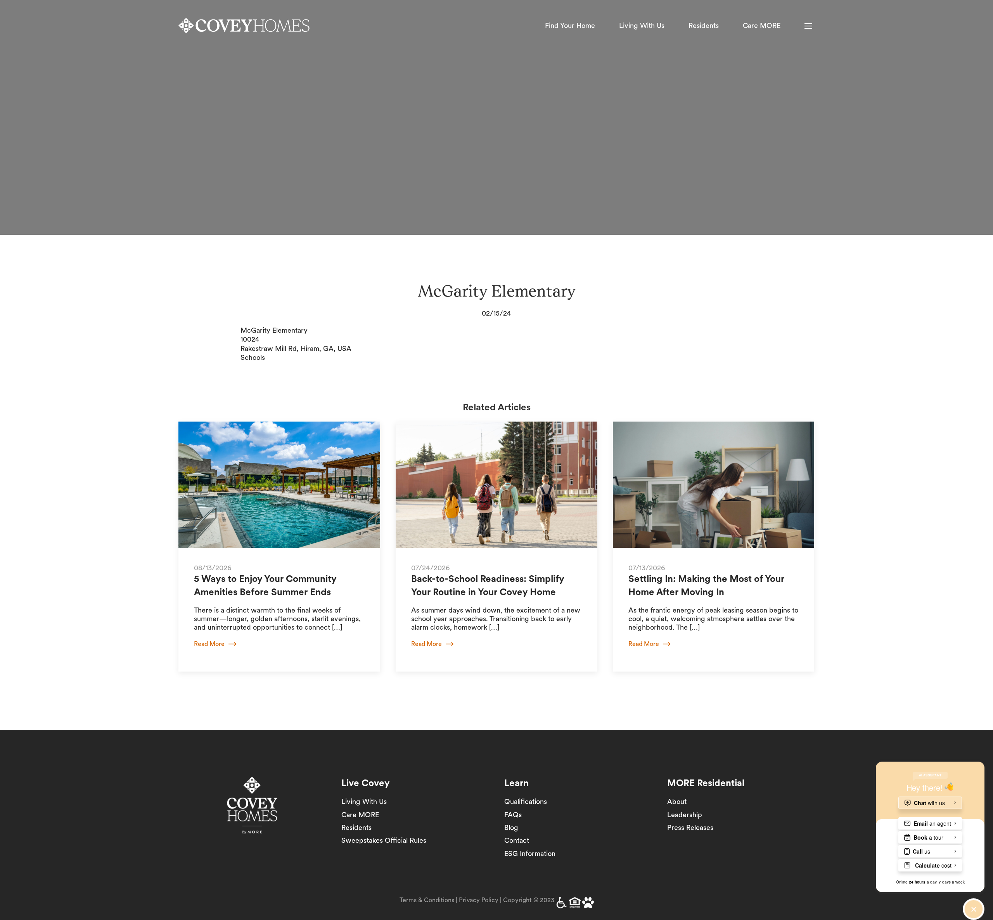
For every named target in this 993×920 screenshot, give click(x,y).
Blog (511, 827)
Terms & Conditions (427, 900)
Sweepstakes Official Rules (383, 840)
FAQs (513, 815)
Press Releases (690, 827)
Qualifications (525, 801)
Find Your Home (570, 25)
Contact (516, 840)
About (677, 801)
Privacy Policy (478, 900)
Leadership (684, 815)
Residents (704, 25)
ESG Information (529, 853)
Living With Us (641, 25)
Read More (209, 643)
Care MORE (761, 25)
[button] (808, 26)
